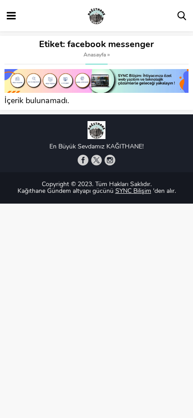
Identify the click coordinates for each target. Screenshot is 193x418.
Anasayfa (94, 55)
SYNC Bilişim (133, 191)
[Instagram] (110, 160)
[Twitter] (96, 160)
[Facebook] (83, 160)
